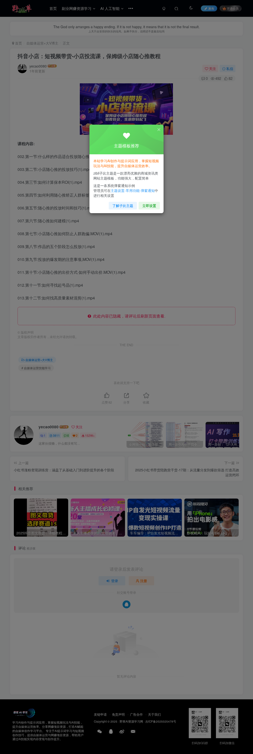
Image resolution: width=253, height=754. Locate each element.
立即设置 (149, 205)
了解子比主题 (122, 205)
